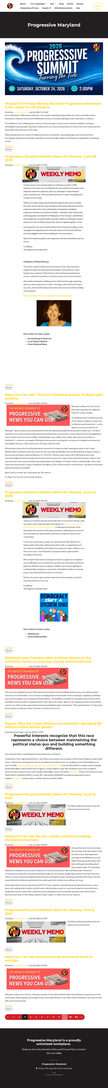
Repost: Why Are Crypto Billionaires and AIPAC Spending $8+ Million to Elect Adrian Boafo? (54, 725)
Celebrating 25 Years (29, 8)
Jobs (78, 8)
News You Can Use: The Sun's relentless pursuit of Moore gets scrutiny (54, 396)
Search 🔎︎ (46, 8)
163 (76, 1017)
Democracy (74, 772)
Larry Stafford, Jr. (21, 112)
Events (70, 4)
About (23, 4)
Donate (80, 4)
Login (97, 6)
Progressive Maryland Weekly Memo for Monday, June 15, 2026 (50, 796)
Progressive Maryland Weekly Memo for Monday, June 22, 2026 (50, 494)
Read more (9, 146)
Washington (18, 778)
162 (70, 1017)
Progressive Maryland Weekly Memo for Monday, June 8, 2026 (50, 911)
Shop (61, 4)
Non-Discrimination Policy (45, 1049)
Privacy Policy (69, 1049)
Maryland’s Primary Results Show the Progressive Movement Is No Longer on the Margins (53, 105)
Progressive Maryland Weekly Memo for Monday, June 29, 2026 (51, 158)
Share (8, 149)
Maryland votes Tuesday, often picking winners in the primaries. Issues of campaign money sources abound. (48, 659)
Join (52, 4)
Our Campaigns (38, 4)
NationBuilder (58, 1075)
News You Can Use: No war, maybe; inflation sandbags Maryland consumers (48, 838)
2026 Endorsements (63, 8)
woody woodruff (20, 165)
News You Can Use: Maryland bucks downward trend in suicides (49, 958)
